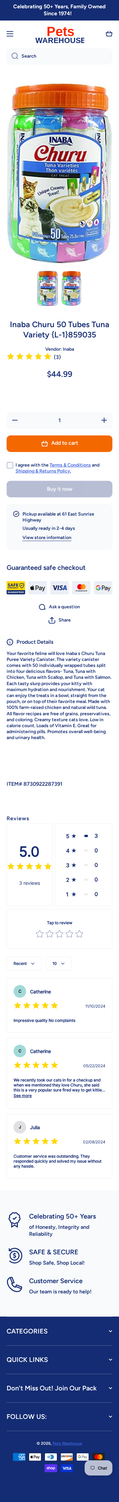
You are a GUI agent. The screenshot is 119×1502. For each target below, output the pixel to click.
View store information (46, 537)
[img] (29, 357)
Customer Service (56, 1281)
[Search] (12, 56)
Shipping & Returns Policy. (43, 471)
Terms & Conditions (70, 465)
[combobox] (59, 56)
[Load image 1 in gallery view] (47, 288)
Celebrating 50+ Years (62, 1216)
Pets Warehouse (67, 1443)
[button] (109, 33)
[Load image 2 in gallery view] (71, 288)
